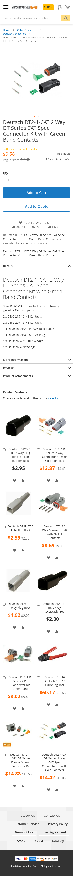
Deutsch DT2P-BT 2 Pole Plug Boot (20, 528)
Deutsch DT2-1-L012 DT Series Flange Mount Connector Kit (20, 760)
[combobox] (36, 18)
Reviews (8, 368)
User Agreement (54, 832)
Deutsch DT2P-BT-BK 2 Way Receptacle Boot (55, 607)
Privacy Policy (58, 824)
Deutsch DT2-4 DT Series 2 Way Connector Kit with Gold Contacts (54, 455)
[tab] (36, 266)
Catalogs (58, 840)
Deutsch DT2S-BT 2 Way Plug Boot (20, 606)
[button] (48, 7)
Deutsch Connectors (15, 33)
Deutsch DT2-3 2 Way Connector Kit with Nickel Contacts (54, 532)
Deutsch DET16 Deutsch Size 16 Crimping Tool (54, 681)
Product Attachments (18, 376)
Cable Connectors (27, 30)
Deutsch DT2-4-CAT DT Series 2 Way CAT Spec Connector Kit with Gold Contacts (55, 762)
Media (38, 840)
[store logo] (24, 7)
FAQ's (21, 840)
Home (7, 30)
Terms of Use (24, 832)
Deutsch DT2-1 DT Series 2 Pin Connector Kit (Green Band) (20, 683)
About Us (28, 815)
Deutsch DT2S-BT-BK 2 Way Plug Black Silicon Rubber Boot (21, 455)
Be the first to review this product (20, 148)
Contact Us (52, 815)
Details (8, 266)
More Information (15, 360)
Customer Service (26, 824)
